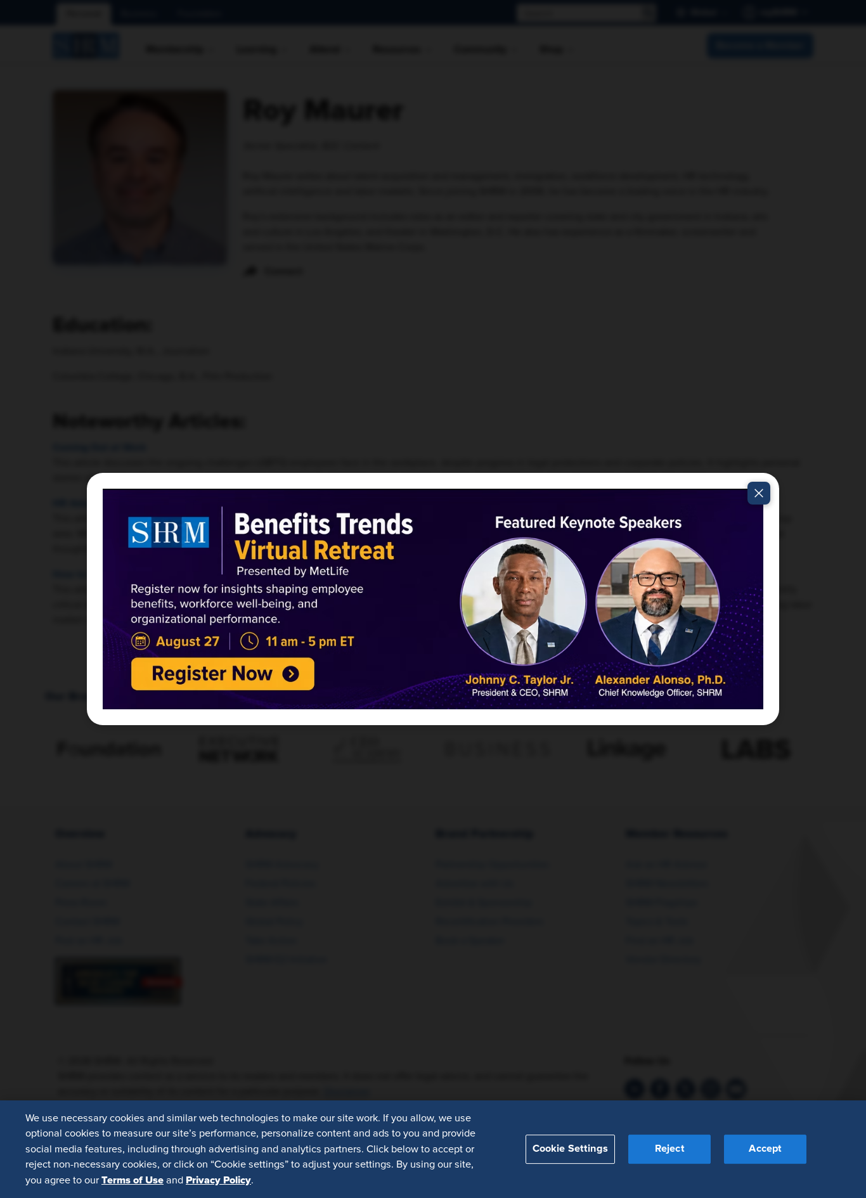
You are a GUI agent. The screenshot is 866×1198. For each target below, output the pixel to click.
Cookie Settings (570, 1148)
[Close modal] (758, 493)
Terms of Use (132, 1179)
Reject (670, 1148)
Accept (765, 1148)
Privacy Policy (218, 1179)
